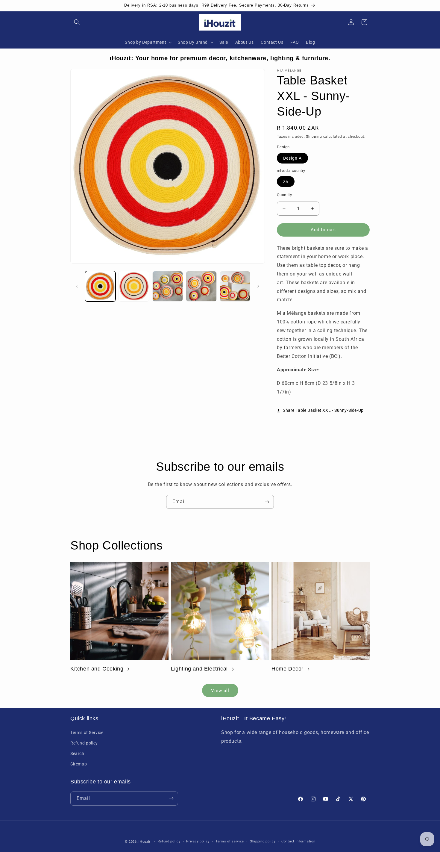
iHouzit (145, 842)
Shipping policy (263, 841)
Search (77, 753)
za (285, 181)
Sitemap (78, 764)
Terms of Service (87, 732)
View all (220, 690)
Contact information (298, 841)
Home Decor (287, 669)
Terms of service (230, 841)
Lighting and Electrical (199, 669)
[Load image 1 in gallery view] (100, 286)
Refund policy (84, 742)
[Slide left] (77, 286)
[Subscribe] (267, 502)
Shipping (314, 136)
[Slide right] (258, 286)
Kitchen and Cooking (96, 669)
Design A (292, 158)
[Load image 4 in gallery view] (201, 286)
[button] (77, 22)
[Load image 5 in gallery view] (235, 286)
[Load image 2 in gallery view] (134, 286)
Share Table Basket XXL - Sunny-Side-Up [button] (323, 410)
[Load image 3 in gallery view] (167, 286)
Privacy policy (198, 841)
